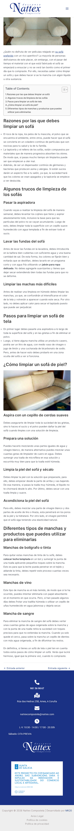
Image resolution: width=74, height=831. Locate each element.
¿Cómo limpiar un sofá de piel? (23, 105)
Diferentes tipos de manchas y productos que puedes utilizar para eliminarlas (35, 110)
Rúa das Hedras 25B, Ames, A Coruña (37, 701)
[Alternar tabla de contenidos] (63, 89)
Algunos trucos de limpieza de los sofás (28, 98)
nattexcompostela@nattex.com (37, 714)
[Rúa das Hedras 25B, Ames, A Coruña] (37, 695)
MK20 (68, 810)
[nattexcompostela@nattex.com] (37, 708)
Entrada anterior (14, 668)
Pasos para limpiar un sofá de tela (25, 101)
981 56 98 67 (37, 688)
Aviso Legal (37, 816)
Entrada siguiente (59, 668)
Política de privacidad (37, 823)
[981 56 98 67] (37, 682)
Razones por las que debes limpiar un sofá (28, 94)
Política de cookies (37, 820)
